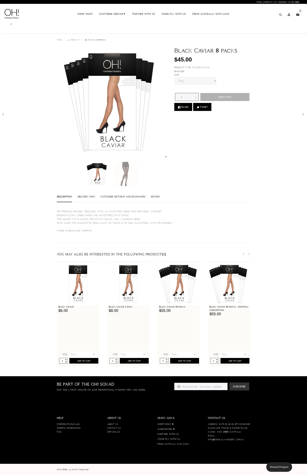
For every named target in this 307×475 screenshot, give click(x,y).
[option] (97, 174)
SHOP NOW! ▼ (165, 424)
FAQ (59, 431)
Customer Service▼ (112, 13)
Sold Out (224, 97)
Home (59, 40)
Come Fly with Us (174, 13)
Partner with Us (143, 13)
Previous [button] (244, 254)
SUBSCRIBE (239, 386)
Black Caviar (66, 306)
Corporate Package (68, 424)
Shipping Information (69, 428)
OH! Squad (113, 431)
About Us (112, 424)
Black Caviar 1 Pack (121, 306)
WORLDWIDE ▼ (166, 429)
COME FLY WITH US (168, 439)
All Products (73, 40)
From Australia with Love (210, 13)
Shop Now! (85, 13)
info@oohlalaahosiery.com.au (226, 439)
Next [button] (249, 254)
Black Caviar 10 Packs (172, 306)
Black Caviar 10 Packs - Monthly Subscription (229, 308)
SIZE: (177, 74)
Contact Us (114, 428)
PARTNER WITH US (168, 434)
